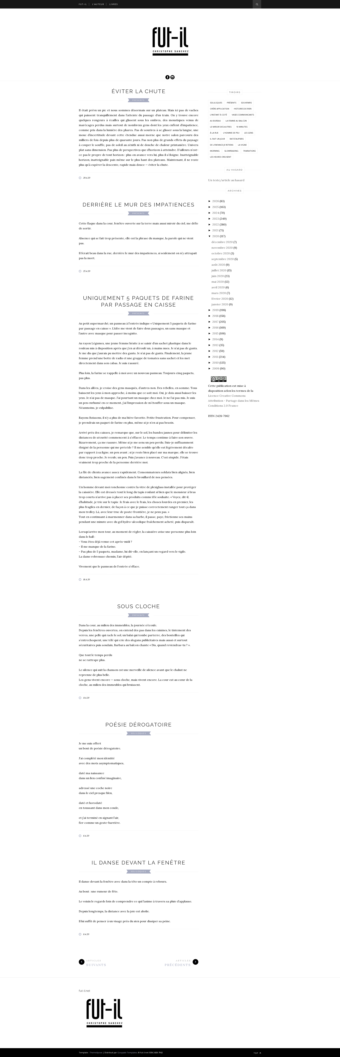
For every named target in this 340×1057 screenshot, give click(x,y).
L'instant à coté (218, 114)
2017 (215, 321)
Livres (113, 4)
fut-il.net (84, 991)
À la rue (214, 132)
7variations (249, 150)
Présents (138, 100)
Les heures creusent (220, 157)
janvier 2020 (219, 304)
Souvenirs (246, 102)
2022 (215, 224)
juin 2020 (217, 276)
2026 (215, 201)
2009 (215, 368)
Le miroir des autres (220, 126)
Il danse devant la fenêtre (139, 863)
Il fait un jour (217, 138)
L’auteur (98, 4)
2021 (215, 230)
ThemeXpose (96, 1052)
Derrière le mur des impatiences (139, 205)
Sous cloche (138, 606)
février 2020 (219, 298)
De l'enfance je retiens (221, 144)
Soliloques (138, 733)
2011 (215, 356)
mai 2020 (217, 281)
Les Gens (248, 132)
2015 (215, 333)
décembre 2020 (222, 242)
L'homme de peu (231, 132)
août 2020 (218, 264)
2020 (215, 236)
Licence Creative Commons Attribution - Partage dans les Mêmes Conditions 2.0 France (233, 400)
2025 (215, 207)
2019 (215, 310)
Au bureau (215, 120)
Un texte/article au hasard (226, 180)
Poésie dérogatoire (138, 725)
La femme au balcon (236, 120)
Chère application (219, 108)
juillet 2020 (218, 270)
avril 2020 (218, 287)
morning (215, 150)
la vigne (242, 144)
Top (256, 1053)
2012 (215, 351)
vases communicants (243, 114)
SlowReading (231, 150)
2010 (215, 362)
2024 (215, 212)
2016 (215, 327)
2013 (215, 345)
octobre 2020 (220, 253)
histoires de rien (242, 108)
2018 (215, 316)
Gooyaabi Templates (127, 1052)
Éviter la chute (139, 91)
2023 (215, 218)
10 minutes (241, 126)
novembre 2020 (222, 247)
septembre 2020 (222, 259)
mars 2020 (218, 293)
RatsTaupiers (236, 138)
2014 (215, 339)
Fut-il (83, 4)
